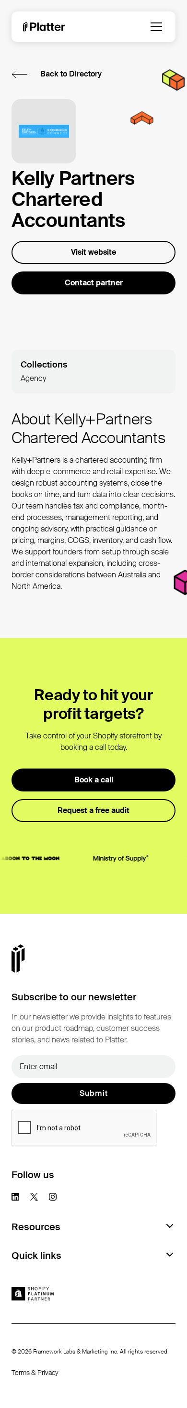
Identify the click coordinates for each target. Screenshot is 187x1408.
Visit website (93, 252)
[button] (156, 26)
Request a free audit (93, 810)
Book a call (93, 780)
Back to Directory (71, 74)
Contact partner (94, 283)
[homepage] (44, 27)
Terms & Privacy (35, 1372)
